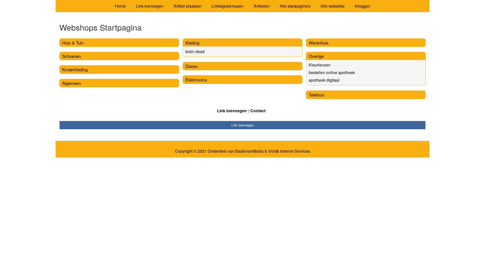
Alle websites (333, 6)
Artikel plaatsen (187, 6)
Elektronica (196, 79)
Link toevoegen (149, 6)
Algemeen (71, 83)
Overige (316, 56)
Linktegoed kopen (227, 6)
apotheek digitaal (324, 80)
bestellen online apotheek (332, 72)
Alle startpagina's (295, 6)
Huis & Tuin (73, 42)
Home (120, 6)
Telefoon (316, 95)
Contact (257, 110)
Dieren (191, 66)
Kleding (192, 42)
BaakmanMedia (249, 151)
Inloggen (362, 6)
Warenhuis (319, 42)
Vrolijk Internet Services (289, 151)
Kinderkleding (75, 69)
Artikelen (262, 6)
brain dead (195, 51)
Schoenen (71, 56)
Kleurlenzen (319, 65)
